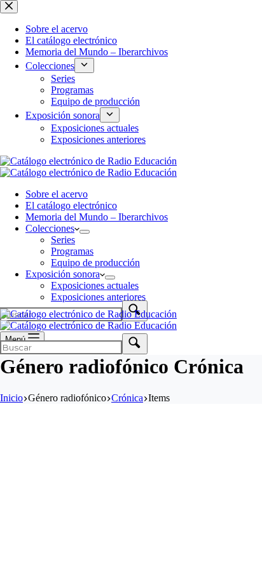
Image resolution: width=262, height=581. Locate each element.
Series (63, 239)
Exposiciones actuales (95, 285)
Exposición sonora (62, 274)
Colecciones (49, 228)
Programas (72, 251)
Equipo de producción (95, 262)
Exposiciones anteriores (98, 296)
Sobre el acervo (56, 194)
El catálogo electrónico (71, 205)
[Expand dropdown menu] (84, 232)
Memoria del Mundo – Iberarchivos (96, 216)
